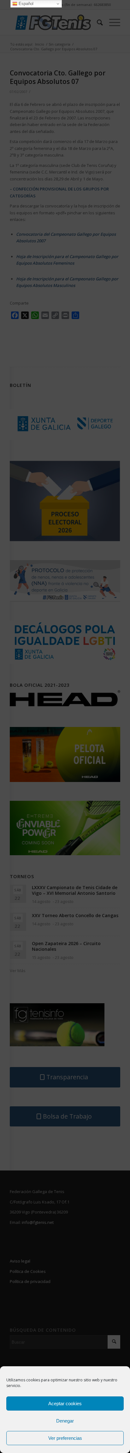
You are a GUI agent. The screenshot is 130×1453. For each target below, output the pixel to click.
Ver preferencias (65, 1438)
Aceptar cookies (65, 1403)
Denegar (65, 1420)
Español (25, 3)
